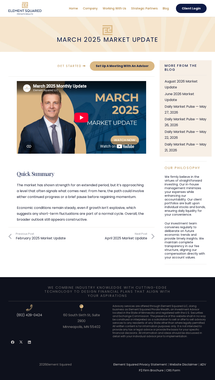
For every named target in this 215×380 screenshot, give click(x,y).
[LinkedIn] (29, 342)
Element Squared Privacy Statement (140, 364)
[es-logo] (25, 8)
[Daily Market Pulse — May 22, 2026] (186, 135)
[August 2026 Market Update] (186, 84)
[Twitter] (21, 342)
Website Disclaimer (183, 364)
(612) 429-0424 (29, 315)
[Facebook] (12, 342)
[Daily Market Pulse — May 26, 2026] (186, 122)
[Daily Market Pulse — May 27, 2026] (186, 109)
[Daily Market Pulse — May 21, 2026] (186, 147)
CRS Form (173, 370)
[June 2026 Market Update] (186, 97)
